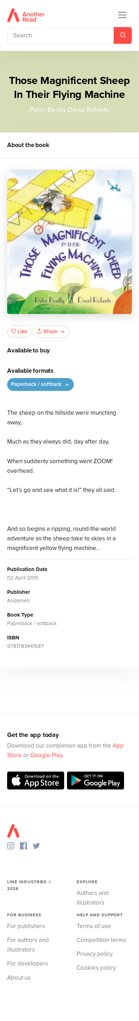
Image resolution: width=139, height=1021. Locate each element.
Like (22, 331)
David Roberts (88, 110)
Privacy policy (95, 954)
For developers (27, 963)
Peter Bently (48, 110)
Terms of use (94, 926)
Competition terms (101, 940)
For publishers (26, 926)
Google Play (46, 755)
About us (19, 977)
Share (50, 331)
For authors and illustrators (28, 944)
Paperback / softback (37, 384)
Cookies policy (96, 968)
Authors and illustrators (93, 897)
